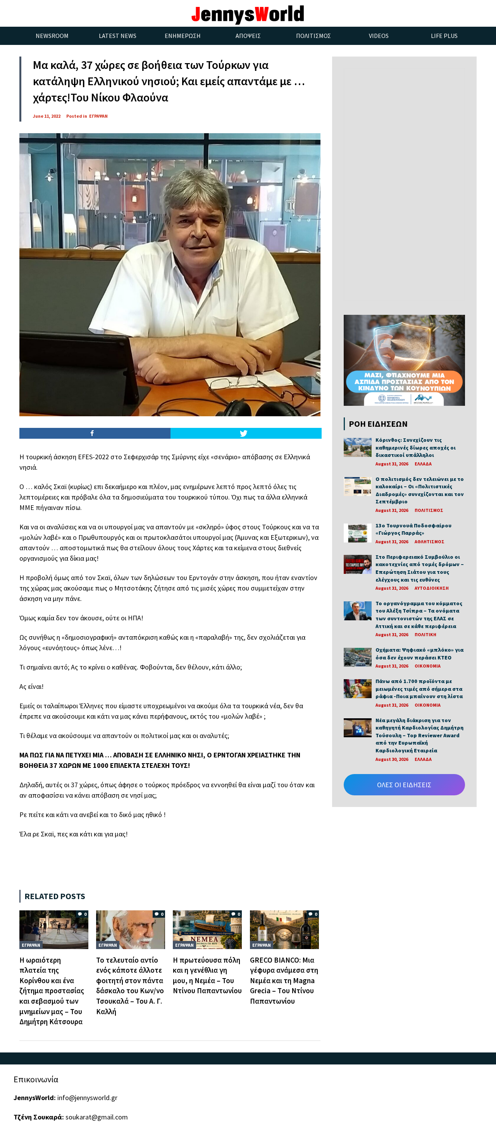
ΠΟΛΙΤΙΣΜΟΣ (429, 510)
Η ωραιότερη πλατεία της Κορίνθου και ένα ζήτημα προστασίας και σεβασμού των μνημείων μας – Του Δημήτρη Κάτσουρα (51, 991)
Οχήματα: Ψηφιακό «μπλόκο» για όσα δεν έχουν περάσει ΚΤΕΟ (419, 653)
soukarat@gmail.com (96, 1116)
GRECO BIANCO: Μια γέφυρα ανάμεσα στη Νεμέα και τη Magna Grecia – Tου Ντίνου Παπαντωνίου (284, 980)
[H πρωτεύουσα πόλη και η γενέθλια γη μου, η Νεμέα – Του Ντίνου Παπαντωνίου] (207, 928)
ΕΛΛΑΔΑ (423, 464)
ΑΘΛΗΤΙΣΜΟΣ (429, 541)
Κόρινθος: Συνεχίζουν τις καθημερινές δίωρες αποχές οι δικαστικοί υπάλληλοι (415, 447)
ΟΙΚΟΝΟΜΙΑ (428, 666)
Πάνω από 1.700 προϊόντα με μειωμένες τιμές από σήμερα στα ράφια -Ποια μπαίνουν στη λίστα (419, 689)
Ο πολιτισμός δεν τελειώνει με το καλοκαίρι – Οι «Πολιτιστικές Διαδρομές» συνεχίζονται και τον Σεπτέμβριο (419, 490)
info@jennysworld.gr (87, 1097)
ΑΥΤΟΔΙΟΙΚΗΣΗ (432, 588)
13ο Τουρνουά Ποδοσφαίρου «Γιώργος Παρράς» (413, 529)
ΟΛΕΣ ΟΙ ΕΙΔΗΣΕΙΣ (404, 784)
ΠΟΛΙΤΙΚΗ (425, 634)
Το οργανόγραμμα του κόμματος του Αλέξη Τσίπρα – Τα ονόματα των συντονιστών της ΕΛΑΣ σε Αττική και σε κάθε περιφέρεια (418, 615)
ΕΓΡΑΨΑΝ (98, 116)
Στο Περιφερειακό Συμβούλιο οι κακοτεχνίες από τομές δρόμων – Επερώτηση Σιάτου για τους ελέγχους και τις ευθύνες (419, 568)
